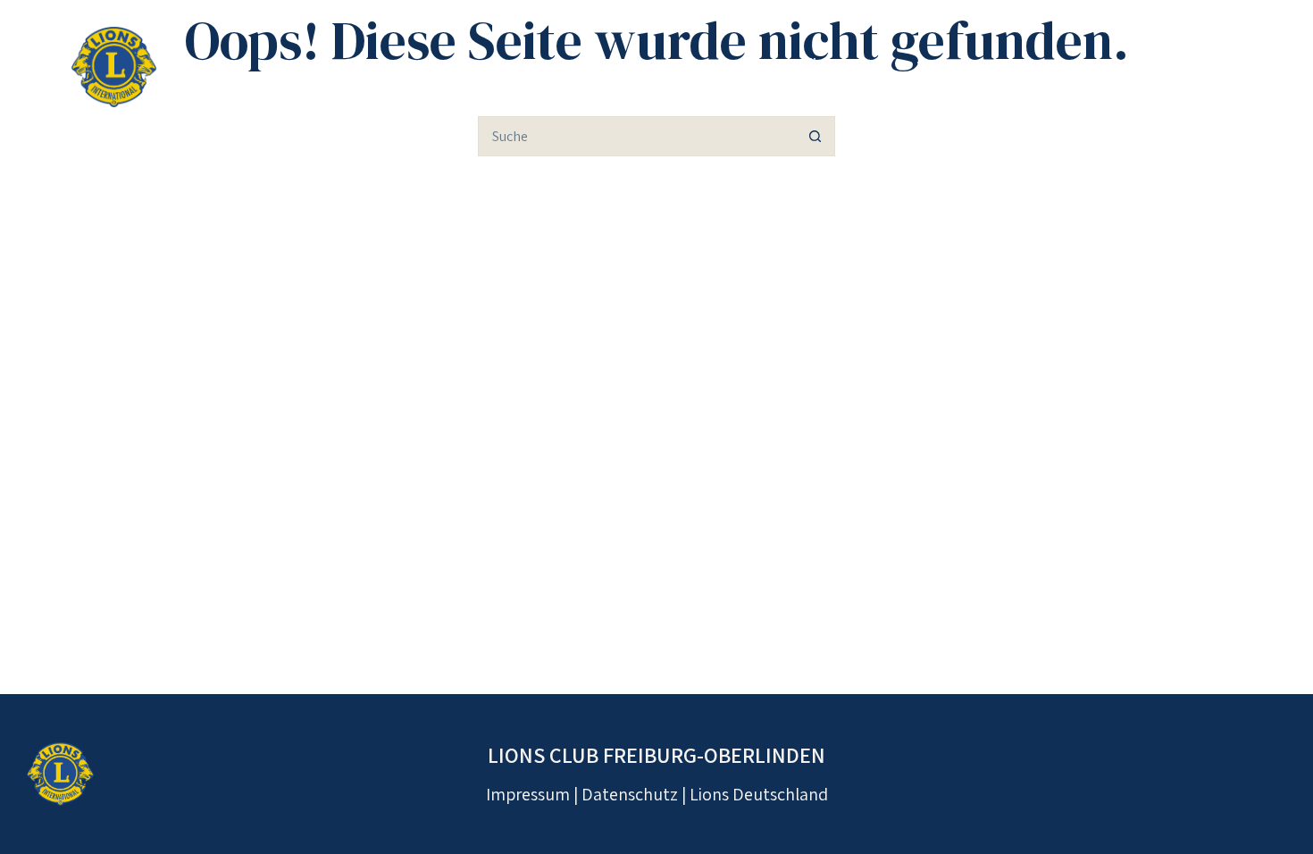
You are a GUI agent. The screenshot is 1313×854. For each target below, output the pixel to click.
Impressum (528, 794)
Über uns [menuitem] (844, 67)
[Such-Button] (815, 136)
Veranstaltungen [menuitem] (984, 67)
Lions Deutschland (759, 794)
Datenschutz (629, 794)
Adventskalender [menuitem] (1155, 67)
